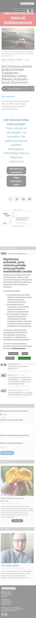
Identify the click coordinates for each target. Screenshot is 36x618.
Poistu (24, 353)
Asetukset (10, 358)
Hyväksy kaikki (24, 358)
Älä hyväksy (13, 353)
